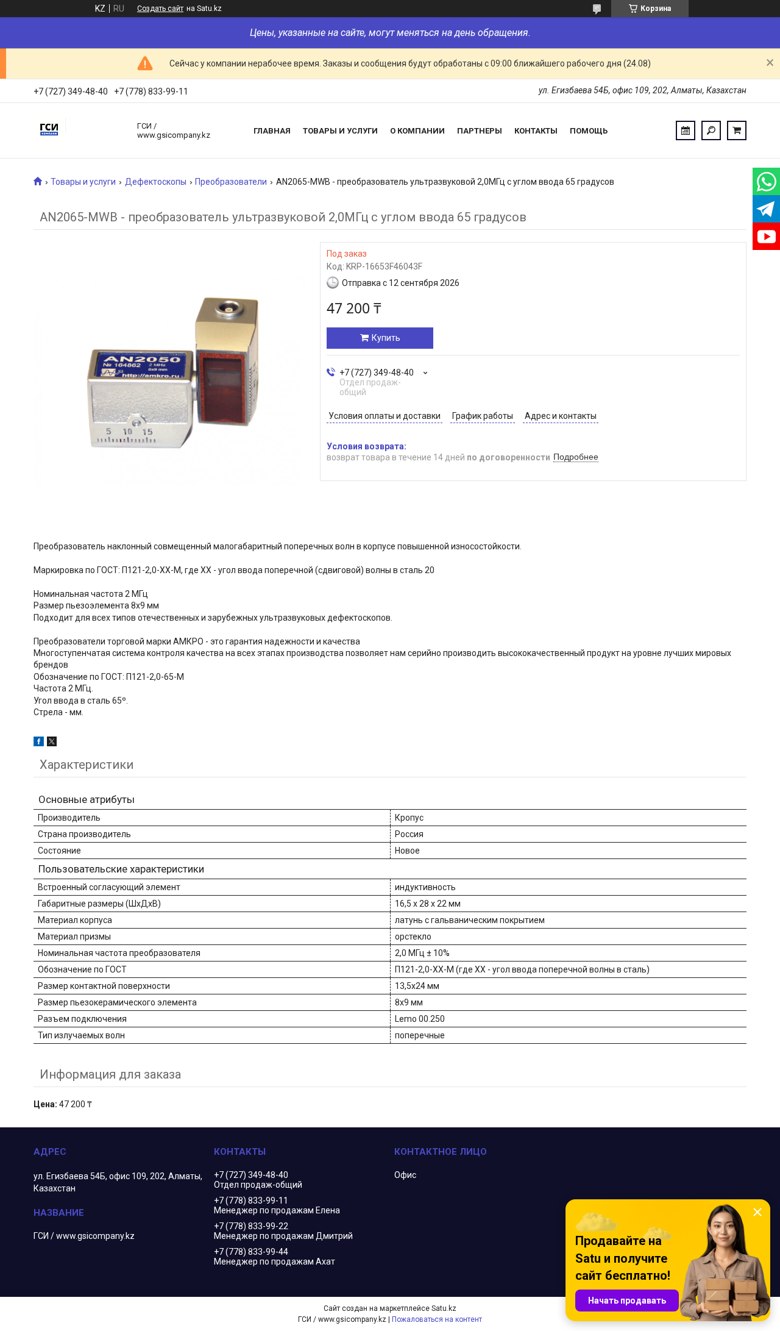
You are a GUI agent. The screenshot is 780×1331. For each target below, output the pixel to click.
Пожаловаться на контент (437, 1319)
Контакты (536, 130)
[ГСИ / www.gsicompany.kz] (79, 130)
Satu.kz (443, 1308)
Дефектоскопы (155, 182)
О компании (417, 130)
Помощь (589, 130)
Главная (272, 130)
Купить (386, 338)
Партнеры (479, 130)
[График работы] (685, 130)
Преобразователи (231, 182)
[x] (52, 743)
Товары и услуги (340, 130)
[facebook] (39, 743)
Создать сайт (160, 8)
